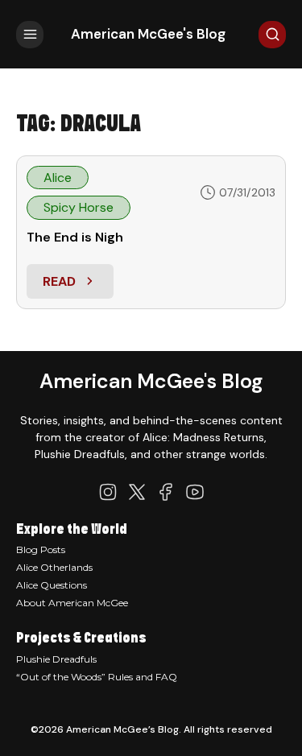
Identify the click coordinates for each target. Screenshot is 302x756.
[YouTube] (195, 492)
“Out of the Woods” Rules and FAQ (96, 677)
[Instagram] (108, 492)
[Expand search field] (272, 34)
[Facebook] (166, 492)
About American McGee (72, 603)
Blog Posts (40, 549)
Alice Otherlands (54, 567)
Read (78, 286)
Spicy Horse (78, 207)
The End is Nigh (75, 237)
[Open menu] (29, 34)
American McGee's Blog (148, 34)
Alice (57, 177)
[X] (137, 492)
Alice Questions (51, 585)
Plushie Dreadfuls (56, 659)
